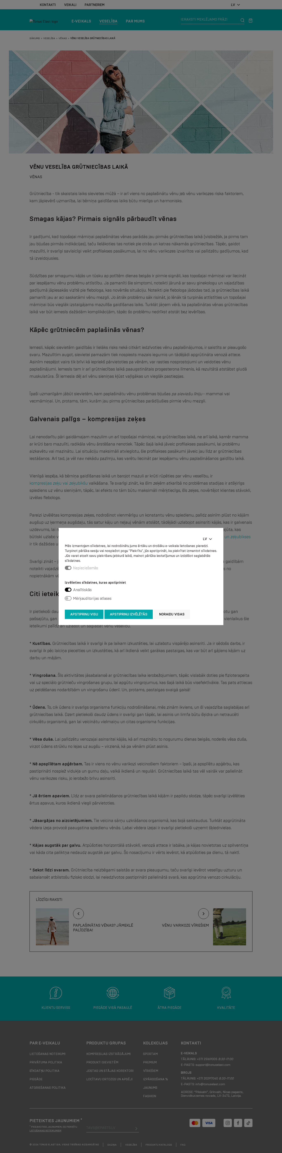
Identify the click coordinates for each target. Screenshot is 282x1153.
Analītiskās (82, 590)
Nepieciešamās (85, 568)
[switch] (68, 590)
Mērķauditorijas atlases (92, 598)
